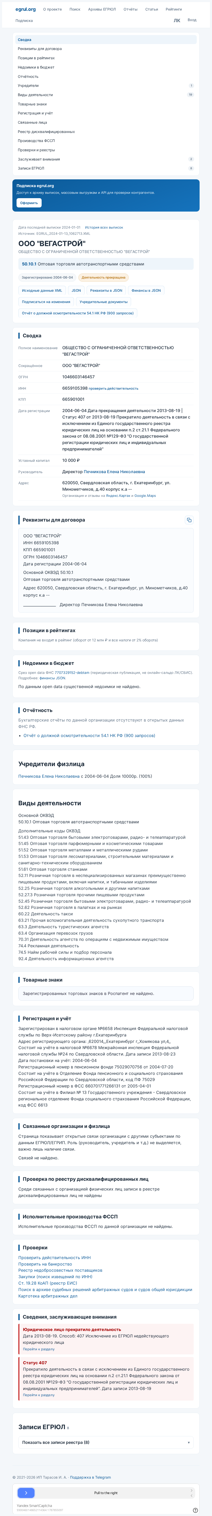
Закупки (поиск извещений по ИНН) (55, 1276)
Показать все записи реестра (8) (106, 1442)
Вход (192, 20)
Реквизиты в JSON (106, 290)
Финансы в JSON (146, 290)
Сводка (24, 39)
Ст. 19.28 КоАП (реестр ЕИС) (47, 1283)
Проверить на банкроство (45, 1264)
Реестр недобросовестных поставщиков (60, 1270)
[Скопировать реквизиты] (189, 520)
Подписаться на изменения (46, 302)
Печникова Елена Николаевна (114, 471)
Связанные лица (32, 122)
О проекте (52, 9)
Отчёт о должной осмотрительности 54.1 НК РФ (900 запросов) (78, 313)
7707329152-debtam (72, 673)
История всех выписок (104, 227)
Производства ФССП (36, 140)
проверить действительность (113, 388)
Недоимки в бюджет (36, 67)
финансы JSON (52, 678)
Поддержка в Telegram (90, 1477)
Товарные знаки (32, 104)
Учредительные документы (103, 302)
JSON (76, 290)
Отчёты (131, 9)
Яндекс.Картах (118, 495)
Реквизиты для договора (40, 48)
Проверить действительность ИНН (54, 1257)
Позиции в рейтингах (36, 58)
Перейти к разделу (39, 1349)
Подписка (24, 20)
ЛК (177, 20)
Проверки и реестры (36, 150)
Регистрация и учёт (35, 113)
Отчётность (28, 76)
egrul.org (25, 9)
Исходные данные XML (42, 290)
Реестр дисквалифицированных (46, 131)
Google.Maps (145, 495)
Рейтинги (174, 9)
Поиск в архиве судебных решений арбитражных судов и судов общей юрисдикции (105, 1289)
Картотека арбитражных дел (47, 1296)
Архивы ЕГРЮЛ (102, 9)
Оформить (29, 203)
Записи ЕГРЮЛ (105, 168)
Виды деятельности (105, 95)
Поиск (75, 9)
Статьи (151, 9)
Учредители (105, 85)
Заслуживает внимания (105, 159)
